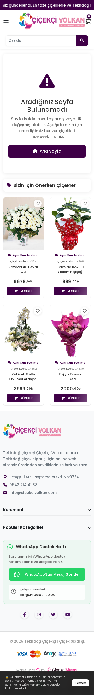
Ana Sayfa (50, 151)
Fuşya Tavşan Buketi (70, 376)
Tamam (80, 683)
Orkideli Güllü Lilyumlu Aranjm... (23, 376)
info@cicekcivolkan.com (33, 492)
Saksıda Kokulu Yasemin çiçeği (70, 269)
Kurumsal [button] (13, 510)
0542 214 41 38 (23, 484)
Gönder (26, 291)
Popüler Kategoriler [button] (23, 527)
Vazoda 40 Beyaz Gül (23, 269)
